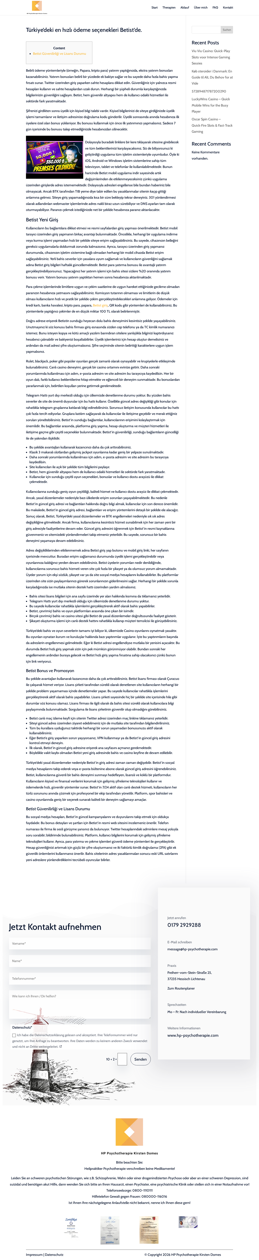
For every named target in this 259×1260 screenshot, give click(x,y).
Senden (140, 1059)
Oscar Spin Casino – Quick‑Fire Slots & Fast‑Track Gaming (212, 125)
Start (154, 7)
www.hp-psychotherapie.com (192, 1035)
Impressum (34, 1255)
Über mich (201, 7)
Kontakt (228, 7)
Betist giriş (100, 305)
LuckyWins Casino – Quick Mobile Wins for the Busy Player (211, 105)
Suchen (227, 29)
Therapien (169, 7)
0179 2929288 (184, 925)
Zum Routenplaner (181, 988)
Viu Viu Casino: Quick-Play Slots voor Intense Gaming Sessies (211, 57)
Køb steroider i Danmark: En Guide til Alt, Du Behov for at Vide (212, 77)
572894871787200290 (209, 91)
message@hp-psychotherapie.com (192, 949)
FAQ (215, 7)
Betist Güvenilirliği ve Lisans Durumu (59, 54)
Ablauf (185, 7)
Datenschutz (54, 1255)
